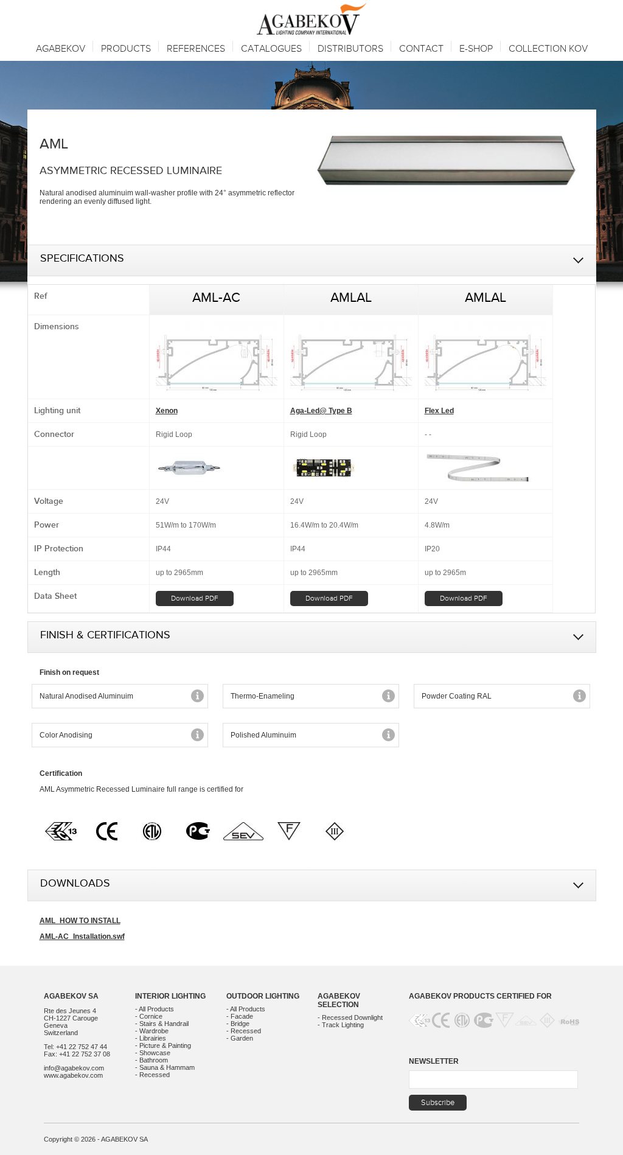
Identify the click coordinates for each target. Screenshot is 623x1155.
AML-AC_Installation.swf (82, 936)
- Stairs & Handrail (162, 1023)
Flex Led (439, 411)
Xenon (167, 411)
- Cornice (148, 1016)
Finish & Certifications (105, 637)
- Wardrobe (152, 1031)
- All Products (154, 1009)
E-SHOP (476, 49)
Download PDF (194, 598)
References (196, 49)
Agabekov (60, 49)
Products (126, 49)
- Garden (239, 1038)
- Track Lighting (341, 1024)
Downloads (75, 885)
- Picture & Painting (163, 1045)
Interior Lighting (170, 996)
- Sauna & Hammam (165, 1067)
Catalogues (271, 49)
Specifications (82, 260)
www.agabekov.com (73, 1075)
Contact (421, 49)
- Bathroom (151, 1060)
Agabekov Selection (339, 1000)
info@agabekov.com (74, 1068)
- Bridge (237, 1023)
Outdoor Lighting (262, 996)
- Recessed (152, 1074)
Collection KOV (548, 49)
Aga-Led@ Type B (321, 411)
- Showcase (152, 1052)
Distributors (350, 49)
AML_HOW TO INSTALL (80, 920)
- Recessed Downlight (350, 1017)
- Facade (239, 1016)
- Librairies (150, 1038)
